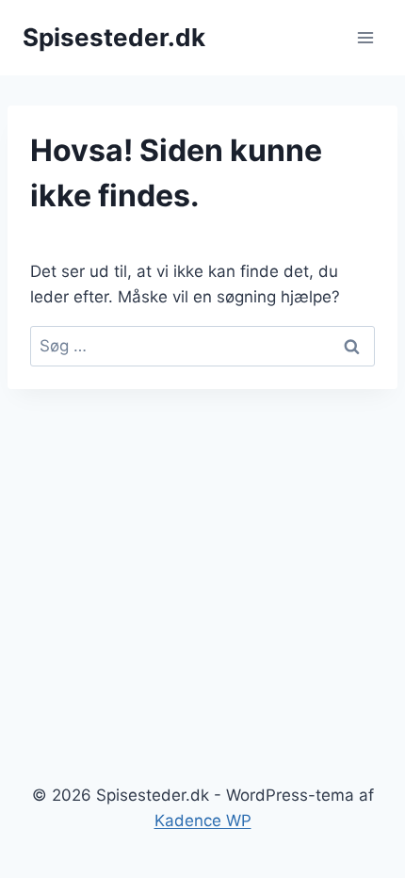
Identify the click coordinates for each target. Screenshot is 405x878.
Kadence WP (202, 820)
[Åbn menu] (365, 37)
